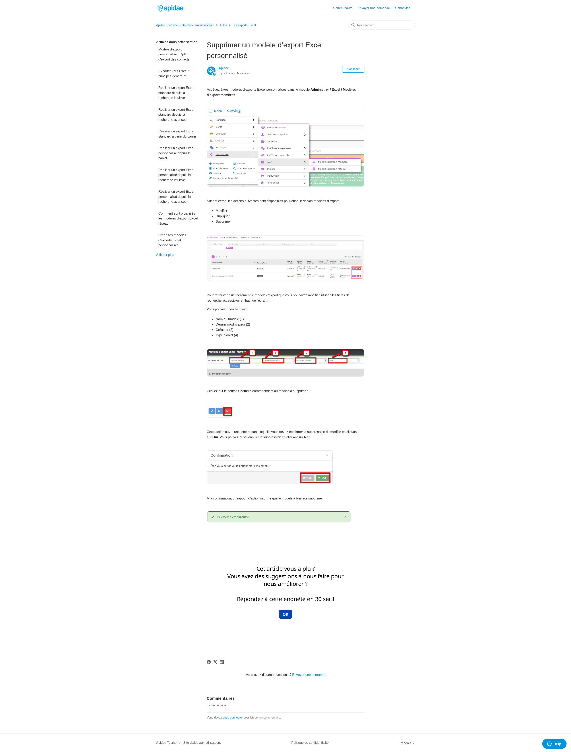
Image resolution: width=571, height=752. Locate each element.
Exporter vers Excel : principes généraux (173, 73)
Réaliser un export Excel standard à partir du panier (177, 133)
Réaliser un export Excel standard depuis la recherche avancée (176, 114)
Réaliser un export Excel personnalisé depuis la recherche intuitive (176, 175)
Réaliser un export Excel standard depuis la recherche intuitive (176, 93)
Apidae (224, 68)
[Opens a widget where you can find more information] (554, 744)
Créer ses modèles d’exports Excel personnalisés (172, 240)
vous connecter (233, 717)
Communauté (342, 8)
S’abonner (353, 69)
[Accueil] (169, 8)
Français (405, 743)
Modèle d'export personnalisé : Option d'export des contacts (174, 54)
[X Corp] (215, 662)
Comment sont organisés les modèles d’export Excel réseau (178, 218)
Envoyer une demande (374, 8)
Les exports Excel (244, 25)
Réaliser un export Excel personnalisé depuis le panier (176, 153)
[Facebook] (209, 662)
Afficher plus (165, 255)
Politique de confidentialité (310, 742)
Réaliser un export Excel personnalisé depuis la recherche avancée (176, 196)
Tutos (223, 25)
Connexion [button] (402, 8)
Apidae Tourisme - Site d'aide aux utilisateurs (185, 25)
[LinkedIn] (222, 662)
